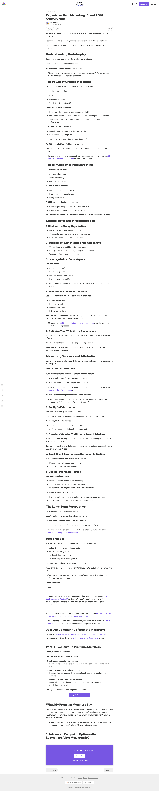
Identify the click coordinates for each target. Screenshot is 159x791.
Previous (53, 770)
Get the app (88, 782)
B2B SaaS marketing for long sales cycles (77, 323)
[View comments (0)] (52, 29)
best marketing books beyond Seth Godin (75, 616)
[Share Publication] (136, 4)
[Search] (132, 4)
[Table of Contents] (2, 395)
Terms (85, 778)
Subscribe (143, 4)
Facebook (91, 634)
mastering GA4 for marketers (60, 390)
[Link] (43, 54)
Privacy (80, 778)
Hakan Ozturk (54, 22)
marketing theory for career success (63, 533)
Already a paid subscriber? (79, 760)
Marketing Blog (52, 12)
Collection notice (93, 778)
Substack (70, 787)
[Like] (48, 29)
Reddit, (84, 634)
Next (107, 770)
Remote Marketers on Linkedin (67, 634)
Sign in (153, 4)
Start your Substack (74, 782)
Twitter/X (103, 634)
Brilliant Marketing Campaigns (85, 638)
